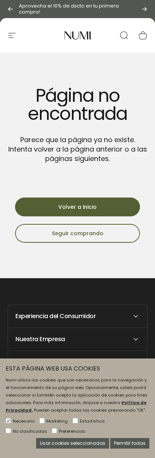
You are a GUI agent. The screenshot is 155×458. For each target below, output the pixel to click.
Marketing (57, 421)
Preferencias (72, 431)
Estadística (92, 421)
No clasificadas (30, 431)
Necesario (24, 421)
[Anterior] (10, 9)
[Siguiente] (144, 9)
